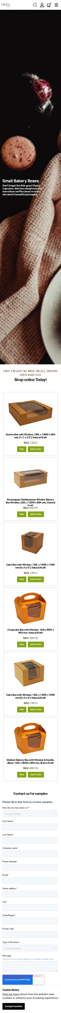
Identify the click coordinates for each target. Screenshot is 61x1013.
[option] (30, 187)
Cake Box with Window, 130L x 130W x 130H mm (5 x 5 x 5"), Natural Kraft (30, 566)
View (22, 449)
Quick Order (35, 449)
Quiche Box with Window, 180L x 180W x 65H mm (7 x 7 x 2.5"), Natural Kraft (30, 436)
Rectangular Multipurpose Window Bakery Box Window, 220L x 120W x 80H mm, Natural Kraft (30, 502)
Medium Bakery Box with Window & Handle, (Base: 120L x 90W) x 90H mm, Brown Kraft (30, 761)
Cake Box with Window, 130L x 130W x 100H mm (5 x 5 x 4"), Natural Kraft (30, 696)
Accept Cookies (13, 1006)
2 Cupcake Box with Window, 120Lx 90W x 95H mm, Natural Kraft (30, 631)
